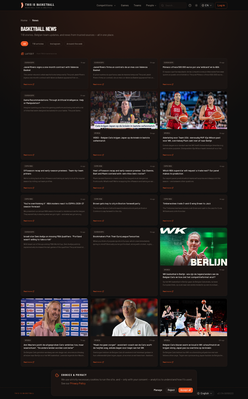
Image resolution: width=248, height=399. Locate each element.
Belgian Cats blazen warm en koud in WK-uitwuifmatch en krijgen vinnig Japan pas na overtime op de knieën (191, 346)
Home (24, 20)
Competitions (105, 5)
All (24, 43)
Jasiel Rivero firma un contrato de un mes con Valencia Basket (120, 68)
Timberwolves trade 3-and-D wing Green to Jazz (187, 203)
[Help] (190, 5)
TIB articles (38, 43)
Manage (158, 390)
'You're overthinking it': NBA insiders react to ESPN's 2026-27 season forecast (54, 205)
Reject (171, 390)
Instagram (55, 43)
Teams (137, 5)
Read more (28, 84)
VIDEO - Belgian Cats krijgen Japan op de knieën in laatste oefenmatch (121, 139)
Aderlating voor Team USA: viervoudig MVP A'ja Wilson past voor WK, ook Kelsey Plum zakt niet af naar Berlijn (192, 139)
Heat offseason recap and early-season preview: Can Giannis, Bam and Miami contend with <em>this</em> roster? (123, 172)
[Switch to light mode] (196, 5)
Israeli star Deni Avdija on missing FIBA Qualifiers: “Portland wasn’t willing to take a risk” (53, 238)
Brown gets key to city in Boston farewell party (116, 203)
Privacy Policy (78, 383)
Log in (221, 5)
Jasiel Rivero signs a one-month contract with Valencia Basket (51, 68)
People (150, 5)
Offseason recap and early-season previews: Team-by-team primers (53, 172)
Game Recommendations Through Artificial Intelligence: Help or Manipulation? (54, 101)
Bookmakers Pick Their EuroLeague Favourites (116, 236)
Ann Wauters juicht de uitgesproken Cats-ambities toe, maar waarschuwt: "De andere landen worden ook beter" (54, 346)
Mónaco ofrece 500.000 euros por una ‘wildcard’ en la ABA (191, 67)
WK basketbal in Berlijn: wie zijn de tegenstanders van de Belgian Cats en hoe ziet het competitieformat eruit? (190, 275)
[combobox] (207, 5)
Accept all (185, 390)
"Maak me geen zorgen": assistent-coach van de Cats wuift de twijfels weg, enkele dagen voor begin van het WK (122, 346)
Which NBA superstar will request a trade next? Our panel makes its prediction (191, 172)
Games (125, 5)
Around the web (74, 43)
